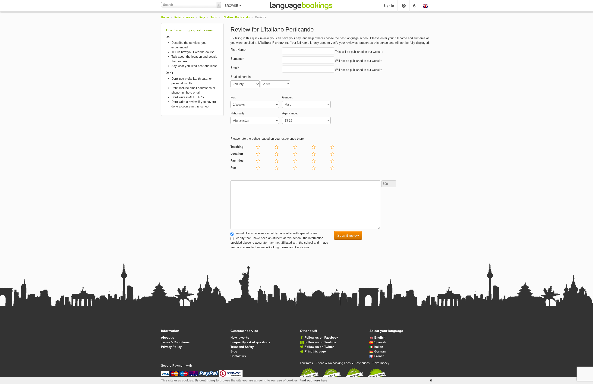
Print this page (315, 351)
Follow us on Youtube (320, 342)
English (379, 337)
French (379, 356)
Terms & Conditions (175, 342)
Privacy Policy (171, 347)
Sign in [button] (389, 5)
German (380, 351)
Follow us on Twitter (319, 347)
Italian (378, 347)
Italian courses (184, 17)
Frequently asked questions (250, 342)
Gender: (287, 97)
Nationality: (238, 113)
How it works (239, 337)
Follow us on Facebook (321, 337)
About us (167, 337)
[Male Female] (331, 105)
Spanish (380, 342)
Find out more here (313, 380)
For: (233, 97)
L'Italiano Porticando (236, 17)
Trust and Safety (242, 347)
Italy (202, 17)
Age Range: (290, 113)
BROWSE (232, 5)
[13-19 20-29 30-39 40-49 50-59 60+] (331, 121)
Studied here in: (241, 77)
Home (165, 17)
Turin (214, 17)
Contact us (238, 356)
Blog (233, 351)
